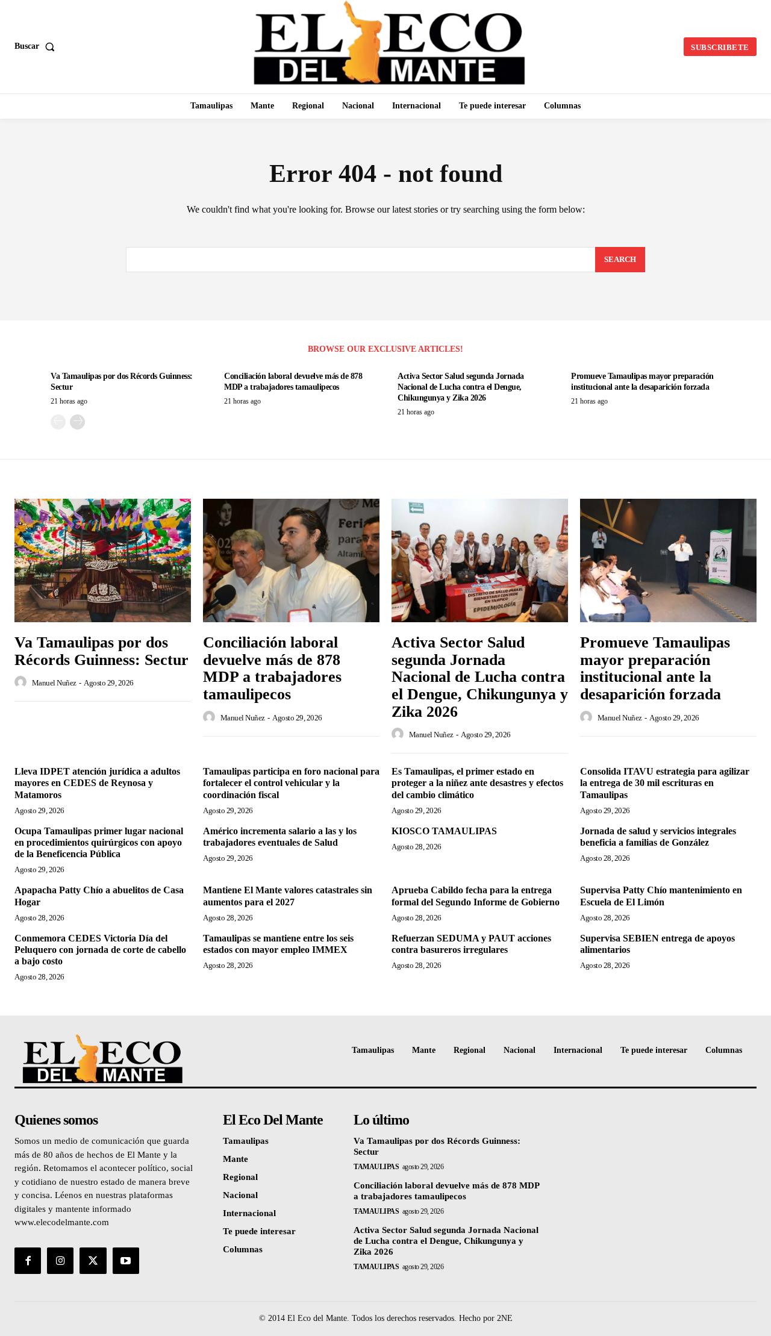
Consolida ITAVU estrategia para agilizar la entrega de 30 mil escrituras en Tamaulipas (664, 782)
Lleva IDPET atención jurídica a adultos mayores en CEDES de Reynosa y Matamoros (97, 782)
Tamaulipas (376, 1167)
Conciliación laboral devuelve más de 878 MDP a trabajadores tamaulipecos (272, 668)
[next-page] (77, 421)
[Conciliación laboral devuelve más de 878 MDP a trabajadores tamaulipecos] (291, 560)
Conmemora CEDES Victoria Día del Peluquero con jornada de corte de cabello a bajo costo (100, 949)
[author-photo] (22, 682)
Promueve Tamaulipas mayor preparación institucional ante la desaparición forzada (655, 668)
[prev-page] (58, 421)
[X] (93, 1260)
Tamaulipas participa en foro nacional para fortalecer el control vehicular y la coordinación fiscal (291, 782)
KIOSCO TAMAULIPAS (444, 831)
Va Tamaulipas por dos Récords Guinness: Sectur (101, 651)
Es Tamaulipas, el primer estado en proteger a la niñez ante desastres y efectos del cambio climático (477, 782)
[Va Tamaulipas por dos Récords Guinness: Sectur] (102, 560)
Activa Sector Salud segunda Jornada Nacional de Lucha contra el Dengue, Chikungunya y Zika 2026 (461, 387)
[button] (37, 46)
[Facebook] (27, 1260)
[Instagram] (60, 1260)
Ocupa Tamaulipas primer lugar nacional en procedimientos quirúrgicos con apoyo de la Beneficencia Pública (98, 842)
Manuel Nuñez (54, 682)
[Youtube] (126, 1260)
